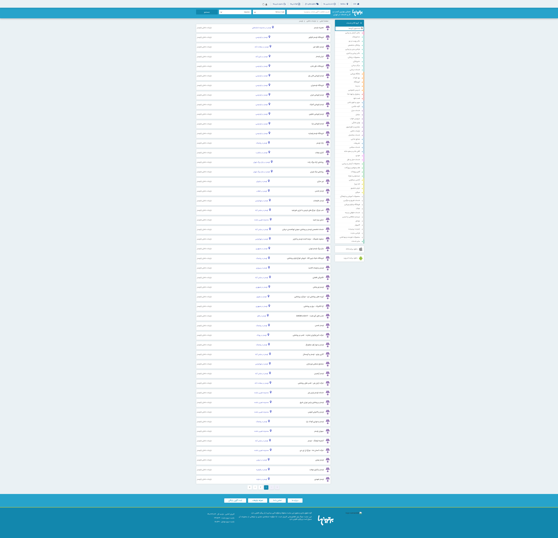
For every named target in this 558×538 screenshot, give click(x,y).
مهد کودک (356, 77)
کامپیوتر (357, 225)
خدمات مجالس (354, 147)
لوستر (301, 21)
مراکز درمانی (355, 65)
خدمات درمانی (355, 69)
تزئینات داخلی (355, 131)
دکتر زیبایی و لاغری (353, 53)
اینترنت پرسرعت (354, 229)
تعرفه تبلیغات (257, 500)
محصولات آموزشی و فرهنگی (350, 196)
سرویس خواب (355, 118)
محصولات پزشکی (354, 57)
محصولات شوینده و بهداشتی (350, 237)
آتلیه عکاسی (356, 106)
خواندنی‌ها (294, 3)
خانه (355, 3)
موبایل (357, 220)
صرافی (357, 192)
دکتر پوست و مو (354, 41)
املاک (358, 208)
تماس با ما (277, 500)
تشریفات (357, 143)
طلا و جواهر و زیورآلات (352, 167)
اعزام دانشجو (355, 188)
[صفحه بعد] (255, 487)
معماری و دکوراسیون (353, 126)
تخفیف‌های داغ (310, 3)
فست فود (356, 98)
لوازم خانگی (356, 122)
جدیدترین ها (328, 3)
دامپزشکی (356, 61)
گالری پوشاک (355, 171)
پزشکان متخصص (354, 45)
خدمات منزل (355, 110)
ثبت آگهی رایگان (235, 500)
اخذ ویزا (357, 184)
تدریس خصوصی (354, 90)
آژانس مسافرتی (354, 180)
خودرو (358, 155)
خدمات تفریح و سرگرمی (351, 200)
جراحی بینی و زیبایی (352, 49)
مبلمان (358, 114)
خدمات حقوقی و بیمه (352, 212)
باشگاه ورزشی (355, 73)
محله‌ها (343, 3)
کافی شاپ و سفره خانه (352, 151)
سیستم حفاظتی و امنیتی (351, 216)
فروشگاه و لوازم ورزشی (352, 204)
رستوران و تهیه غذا (353, 94)
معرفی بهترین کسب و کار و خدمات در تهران (341, 13)
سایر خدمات (356, 241)
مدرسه (357, 86)
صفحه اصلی (324, 21)
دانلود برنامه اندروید (350, 258)
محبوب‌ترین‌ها (278, 3)
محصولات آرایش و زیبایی (351, 163)
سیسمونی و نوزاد (354, 175)
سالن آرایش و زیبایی (352, 32)
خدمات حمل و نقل (353, 159)
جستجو (207, 12)
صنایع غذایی (355, 139)
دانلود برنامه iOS (351, 249)
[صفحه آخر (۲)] (249, 487)
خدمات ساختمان (354, 135)
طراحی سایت (355, 233)
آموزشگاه (357, 81)
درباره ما (295, 500)
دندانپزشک (356, 36)
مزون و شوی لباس (353, 102)
